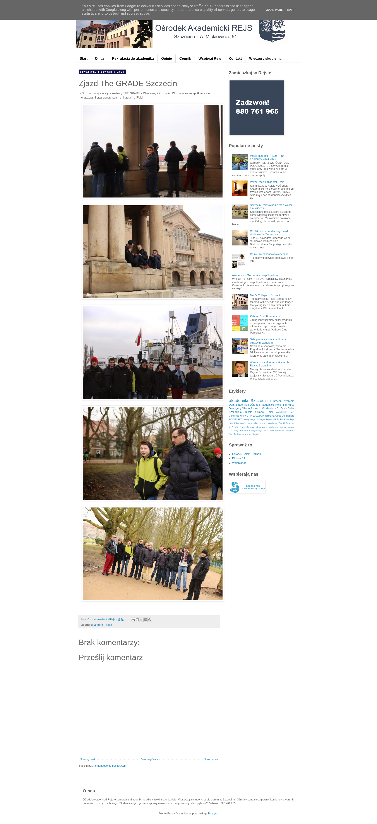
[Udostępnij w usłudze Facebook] (145, 620)
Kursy (291, 404)
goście (248, 412)
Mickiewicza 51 (271, 408)
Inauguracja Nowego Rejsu (257, 419)
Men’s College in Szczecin (265, 295)
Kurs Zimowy (247, 427)
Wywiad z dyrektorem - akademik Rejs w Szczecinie (269, 364)
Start (83, 58)
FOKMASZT (235, 419)
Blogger (212, 813)
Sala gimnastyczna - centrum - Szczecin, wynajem (268, 341)
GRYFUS (233, 427)
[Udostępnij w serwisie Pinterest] (149, 620)
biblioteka (234, 423)
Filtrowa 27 (238, 458)
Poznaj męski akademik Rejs (267, 182)
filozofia (232, 434)
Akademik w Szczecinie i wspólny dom (255, 275)
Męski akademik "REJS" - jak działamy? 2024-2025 (267, 157)
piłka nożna (260, 423)
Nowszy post (87, 759)
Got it (291, 9)
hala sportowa (244, 434)
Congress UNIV (237, 415)
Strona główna (149, 759)
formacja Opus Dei (275, 415)
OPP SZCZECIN (255, 415)
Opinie (166, 58)
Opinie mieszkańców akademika (269, 254)
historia (255, 434)
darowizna (245, 430)
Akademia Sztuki (276, 423)
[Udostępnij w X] (141, 620)
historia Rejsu (264, 412)
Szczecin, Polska (103, 624)
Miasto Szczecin (251, 408)
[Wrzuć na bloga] (137, 620)
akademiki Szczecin (248, 400)
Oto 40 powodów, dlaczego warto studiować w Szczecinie (269, 233)
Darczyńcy (235, 408)
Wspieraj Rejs (210, 58)
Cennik (185, 58)
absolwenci (261, 427)
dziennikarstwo (277, 430)
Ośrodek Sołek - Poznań (246, 454)
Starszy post (211, 759)
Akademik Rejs (285, 412)
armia (283, 427)
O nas (100, 58)
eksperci (290, 430)
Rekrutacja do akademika (133, 58)
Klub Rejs (289, 419)
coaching (233, 430)
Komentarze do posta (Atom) (110, 765)
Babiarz (290, 415)
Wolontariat (239, 463)
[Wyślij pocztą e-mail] (133, 620)
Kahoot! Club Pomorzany (265, 316)
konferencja (246, 423)
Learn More (274, 9)
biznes (291, 427)
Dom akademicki (239, 404)
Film (284, 404)
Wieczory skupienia (265, 58)
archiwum (273, 427)
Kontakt (235, 58)
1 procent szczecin (282, 401)
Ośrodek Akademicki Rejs (265, 404)
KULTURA (277, 419)
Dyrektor (290, 423)
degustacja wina (259, 430)
